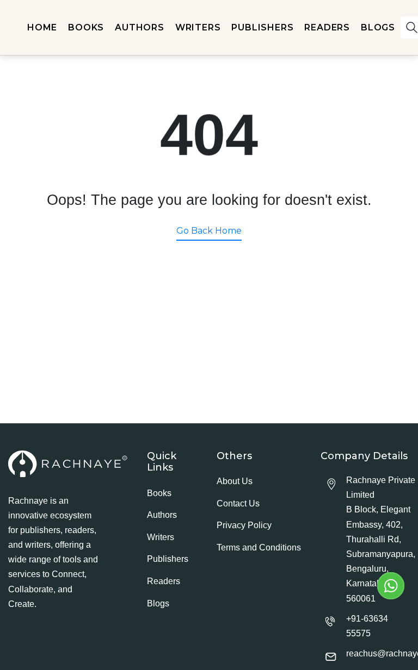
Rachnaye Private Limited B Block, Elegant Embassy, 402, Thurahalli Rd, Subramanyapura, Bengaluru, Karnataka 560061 (380, 539)
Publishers (167, 558)
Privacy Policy (244, 525)
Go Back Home (209, 231)
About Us (235, 481)
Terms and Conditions (259, 547)
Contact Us (238, 503)
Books (159, 493)
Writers (160, 537)
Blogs (158, 603)
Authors (162, 514)
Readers (163, 581)
